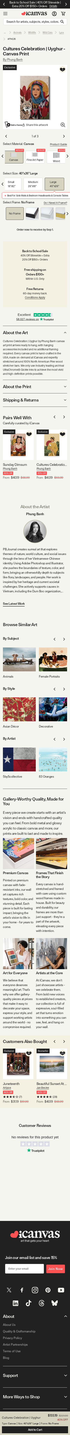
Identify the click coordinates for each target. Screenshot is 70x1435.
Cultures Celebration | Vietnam (52, 465)
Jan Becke (43, 1087)
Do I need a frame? (55, 202)
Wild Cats (47, 32)
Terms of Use (12, 1351)
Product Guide (58, 144)
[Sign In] (54, 14)
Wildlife (32, 32)
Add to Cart (35, 1430)
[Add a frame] (13, 124)
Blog (6, 1358)
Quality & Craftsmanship (19, 1331)
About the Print (17, 386)
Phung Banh (10, 468)
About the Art (15, 332)
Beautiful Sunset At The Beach (52, 1084)
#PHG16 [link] (12, 39)
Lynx (61, 32)
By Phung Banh (13, 59)
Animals (17, 32)
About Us (9, 1325)
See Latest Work (14, 604)
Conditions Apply (35, 297)
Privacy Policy (12, 1338)
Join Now (55, 1269)
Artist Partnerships (15, 1344)
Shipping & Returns (20, 400)
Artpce (7, 1087)
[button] (13, 157)
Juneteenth (11, 1084)
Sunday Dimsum (15, 465)
